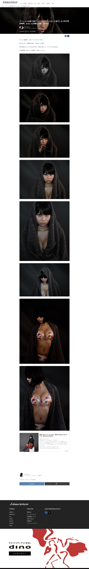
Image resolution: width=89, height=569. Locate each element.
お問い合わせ (30, 518)
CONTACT (19, 553)
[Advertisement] (29, 461)
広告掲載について (31, 516)
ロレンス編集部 (37, 28)
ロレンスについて (31, 514)
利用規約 (29, 521)
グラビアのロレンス (28, 28)
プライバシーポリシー (32, 523)
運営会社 (29, 512)
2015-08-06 (26, 27)
